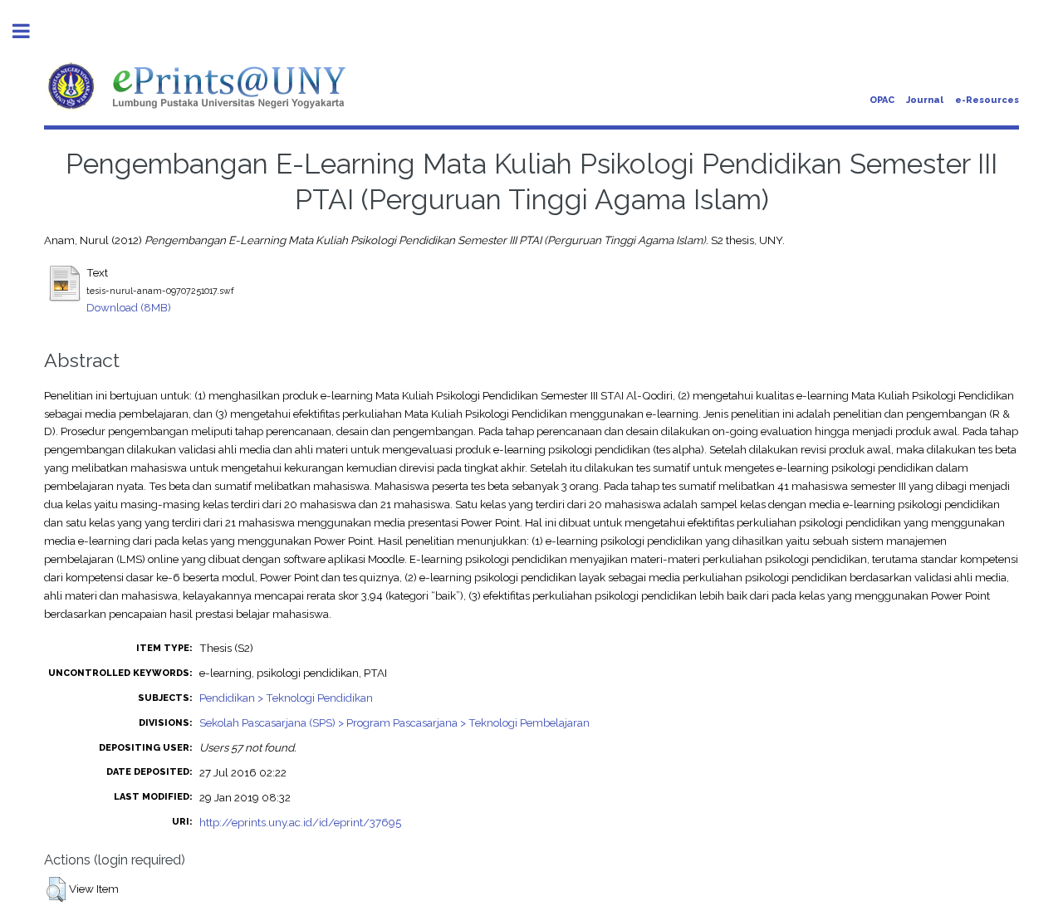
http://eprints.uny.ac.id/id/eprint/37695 (300, 822)
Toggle (30, 31)
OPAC (882, 100)
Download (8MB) (128, 307)
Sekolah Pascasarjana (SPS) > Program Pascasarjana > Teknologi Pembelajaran (394, 722)
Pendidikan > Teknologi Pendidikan (286, 697)
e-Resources (987, 100)
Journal (924, 100)
